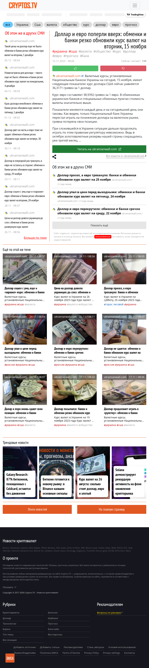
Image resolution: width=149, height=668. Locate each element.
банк (85, 56)
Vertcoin (15, 550)
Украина (22, 25)
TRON (44, 547)
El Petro (76, 547)
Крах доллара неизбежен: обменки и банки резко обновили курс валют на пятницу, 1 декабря (24, 108)
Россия (10, 364)
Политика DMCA (49, 652)
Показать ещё (99, 225)
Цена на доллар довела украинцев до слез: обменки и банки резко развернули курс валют (24, 222)
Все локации (10, 640)
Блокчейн (53, 629)
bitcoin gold (101, 550)
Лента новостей (37, 509)
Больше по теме (35, 238)
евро (115, 25)
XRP (83, 547)
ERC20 (120, 547)
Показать (8, 587)
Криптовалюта (11, 612)
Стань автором (95, 647)
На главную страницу (112, 509)
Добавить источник (24, 647)
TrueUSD (90, 550)
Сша (38, 25)
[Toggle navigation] (135, 5)
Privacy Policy (91, 652)
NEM (113, 547)
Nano (128, 550)
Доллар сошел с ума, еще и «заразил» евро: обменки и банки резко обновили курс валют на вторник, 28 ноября (25, 196)
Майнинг (53, 618)
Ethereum (14, 547)
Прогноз (53, 623)
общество (70, 25)
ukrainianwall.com (22, 41)
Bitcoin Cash (91, 547)
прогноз (131, 25)
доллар (101, 25)
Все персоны (55, 634)
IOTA (69, 547)
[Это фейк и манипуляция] (123, 68)
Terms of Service (71, 652)
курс (86, 25)
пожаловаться (102, 236)
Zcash (63, 547)
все (7, 25)
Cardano (49, 550)
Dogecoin (80, 550)
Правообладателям (25, 652)
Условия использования (122, 647)
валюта (52, 25)
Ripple (37, 547)
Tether (101, 547)
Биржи (6, 629)
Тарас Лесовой (115, 304)
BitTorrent (120, 550)
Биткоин (53, 612)
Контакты (129, 652)
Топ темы (8, 634)
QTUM (111, 550)
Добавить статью (50, 647)
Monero (51, 547)
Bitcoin (6, 547)
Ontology (71, 550)
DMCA (10, 658)
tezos (63, 550)
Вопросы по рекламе (109, 612)
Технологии (9, 623)
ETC (125, 547)
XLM (130, 547)
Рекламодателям (73, 647)
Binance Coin (27, 550)
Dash (108, 547)
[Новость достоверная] (75, 68)
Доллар (7, 618)
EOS (31, 547)
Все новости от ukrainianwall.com (125, 156)
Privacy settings (111, 652)
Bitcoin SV (38, 550)
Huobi (56, 550)
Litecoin (24, 547)
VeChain (7, 550)
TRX (58, 547)
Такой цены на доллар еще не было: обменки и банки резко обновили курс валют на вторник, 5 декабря (24, 50)
